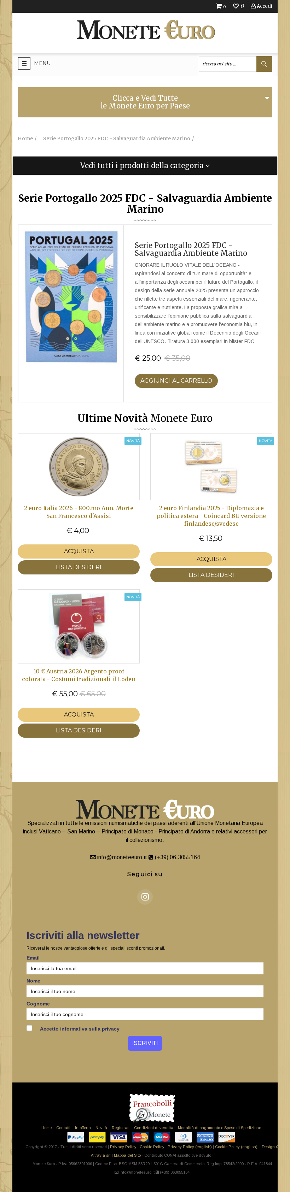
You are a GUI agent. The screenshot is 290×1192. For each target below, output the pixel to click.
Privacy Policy (123, 1147)
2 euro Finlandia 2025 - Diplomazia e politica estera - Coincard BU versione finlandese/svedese (211, 515)
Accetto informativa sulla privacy (79, 1029)
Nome (33, 981)
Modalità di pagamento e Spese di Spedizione (219, 1128)
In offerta (83, 1128)
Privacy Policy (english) (190, 1147)
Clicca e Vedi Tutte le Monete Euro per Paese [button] (145, 102)
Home (46, 1128)
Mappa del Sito (127, 1155)
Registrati (120, 1128)
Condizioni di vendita (153, 1128)
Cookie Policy (152, 1147)
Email (33, 958)
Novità (101, 1128)
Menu (42, 63)
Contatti (63, 1128)
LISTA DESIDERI (79, 567)
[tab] (145, 102)
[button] (145, 166)
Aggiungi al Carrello (176, 380)
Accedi (264, 6)
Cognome (38, 1004)
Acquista (79, 551)
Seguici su (145, 874)
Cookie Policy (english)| (237, 1147)
